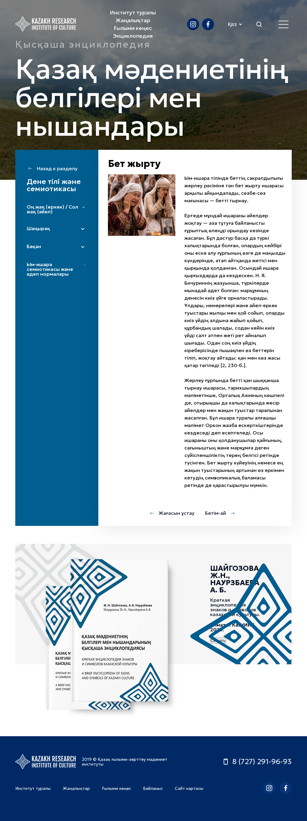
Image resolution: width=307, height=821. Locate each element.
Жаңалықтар (132, 20)
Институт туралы (133, 12)
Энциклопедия (133, 35)
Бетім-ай (215, 513)
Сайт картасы (189, 788)
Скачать (218, 640)
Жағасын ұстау (177, 513)
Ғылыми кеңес (133, 28)
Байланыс (153, 788)
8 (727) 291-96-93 (262, 761)
